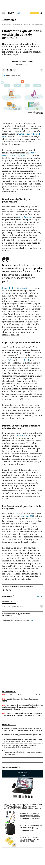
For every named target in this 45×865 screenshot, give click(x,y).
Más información (6, 615)
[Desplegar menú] (3, 13)
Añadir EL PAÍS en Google (13, 75)
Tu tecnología (6, 25)
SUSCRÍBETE (34, 13)
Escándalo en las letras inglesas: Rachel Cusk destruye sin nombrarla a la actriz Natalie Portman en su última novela (22, 735)
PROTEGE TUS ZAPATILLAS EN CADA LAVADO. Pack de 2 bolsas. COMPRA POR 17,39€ (30, 839)
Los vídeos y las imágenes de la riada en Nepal (23, 695)
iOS (20, 217)
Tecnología (9, 19)
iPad (9, 360)
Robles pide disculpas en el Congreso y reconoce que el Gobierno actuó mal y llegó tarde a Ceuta (21, 746)
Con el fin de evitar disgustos (15, 288)
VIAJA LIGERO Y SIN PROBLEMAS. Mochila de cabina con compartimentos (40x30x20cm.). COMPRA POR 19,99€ (31, 828)
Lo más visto (7, 724)
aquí (32, 620)
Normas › (40, 596)
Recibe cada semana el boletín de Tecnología (19, 586)
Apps (3, 606)
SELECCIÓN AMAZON (22, 774)
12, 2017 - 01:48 (22, 64)
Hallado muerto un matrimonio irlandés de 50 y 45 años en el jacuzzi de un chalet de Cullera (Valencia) (23, 740)
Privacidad (27, 25)
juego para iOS (26, 516)
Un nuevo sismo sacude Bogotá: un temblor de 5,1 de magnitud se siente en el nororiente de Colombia (22, 714)
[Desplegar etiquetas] (41, 606)
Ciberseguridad (17, 25)
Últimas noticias (8, 691)
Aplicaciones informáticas (15, 606)
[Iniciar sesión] (41, 13)
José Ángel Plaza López (22, 62)
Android (28, 217)
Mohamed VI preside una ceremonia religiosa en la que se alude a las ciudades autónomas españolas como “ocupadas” (23, 729)
